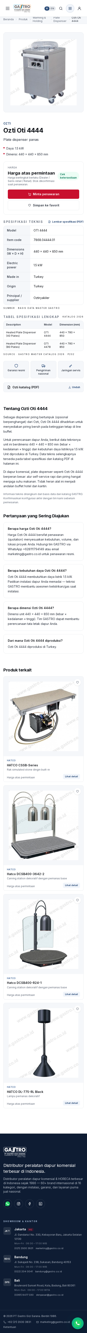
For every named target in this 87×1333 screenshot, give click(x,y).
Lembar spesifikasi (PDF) (68, 221)
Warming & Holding (39, 19)
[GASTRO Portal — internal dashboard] (70, 8)
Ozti (7, 123)
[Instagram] (18, 1204)
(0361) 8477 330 (24, 1294)
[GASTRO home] (26, 8)
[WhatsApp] (7, 1204)
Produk (23, 19)
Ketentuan (9, 1327)
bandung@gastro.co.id (48, 1271)
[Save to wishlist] (77, 682)
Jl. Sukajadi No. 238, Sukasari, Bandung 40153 (42, 1262)
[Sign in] (79, 8)
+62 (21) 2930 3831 (19, 1322)
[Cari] (61, 8)
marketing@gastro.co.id (49, 1248)
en (52, 8)
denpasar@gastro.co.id (49, 1294)
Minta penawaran (46, 194)
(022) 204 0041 (23, 1271)
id (47, 8)
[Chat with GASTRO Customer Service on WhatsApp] (78, 1323)
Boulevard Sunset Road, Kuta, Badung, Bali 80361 (44, 1285)
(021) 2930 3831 (23, 1248)
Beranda (8, 19)
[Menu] (7, 8)
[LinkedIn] (40, 1204)
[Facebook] (29, 1204)
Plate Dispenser (59, 19)
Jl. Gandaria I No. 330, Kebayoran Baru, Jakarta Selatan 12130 (48, 1236)
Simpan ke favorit (46, 205)
